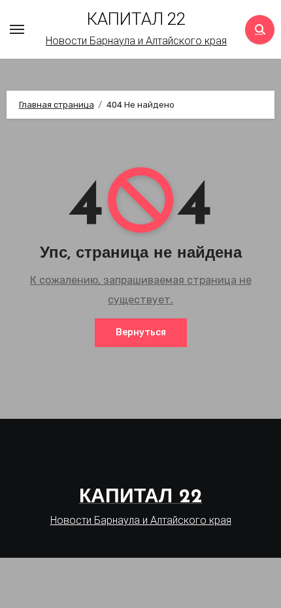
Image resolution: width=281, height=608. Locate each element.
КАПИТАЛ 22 (136, 19)
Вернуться (141, 332)
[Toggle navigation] (17, 29)
